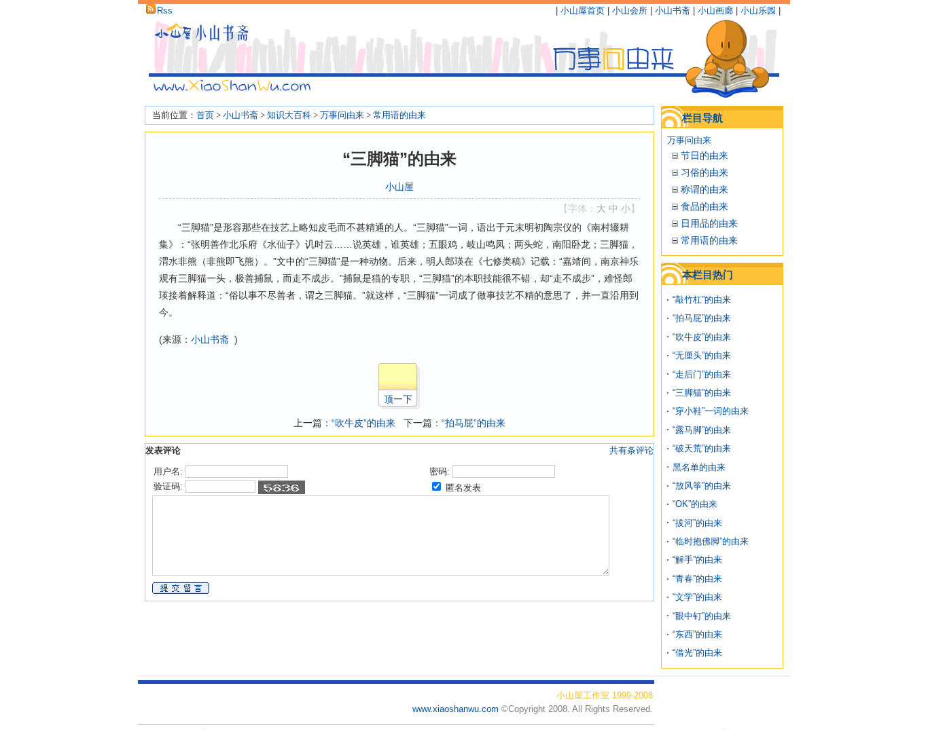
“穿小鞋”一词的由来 (711, 411)
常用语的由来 (399, 115)
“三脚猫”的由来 (702, 393)
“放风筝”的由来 (702, 486)
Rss (165, 10)
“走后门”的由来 (702, 374)
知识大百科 (289, 115)
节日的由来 (704, 155)
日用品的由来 (709, 223)
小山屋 (399, 186)
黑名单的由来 (699, 467)
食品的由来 (704, 206)
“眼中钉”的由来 (702, 616)
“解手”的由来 (697, 560)
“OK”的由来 (695, 504)
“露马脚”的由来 (702, 430)
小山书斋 (672, 10)
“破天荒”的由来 (702, 448)
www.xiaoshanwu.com (456, 709)
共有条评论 (631, 450)
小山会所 (629, 10)
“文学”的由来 (697, 597)
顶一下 (398, 399)
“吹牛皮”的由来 (363, 422)
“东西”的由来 (697, 634)
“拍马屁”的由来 (473, 422)
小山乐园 (758, 10)
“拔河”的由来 (697, 523)
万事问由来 (342, 115)
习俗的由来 (704, 172)
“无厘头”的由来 (702, 355)
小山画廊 (715, 10)
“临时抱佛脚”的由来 (711, 541)
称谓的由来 (704, 189)
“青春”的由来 (697, 579)
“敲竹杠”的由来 (702, 300)
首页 (205, 115)
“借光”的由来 (697, 653)
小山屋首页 (582, 10)
